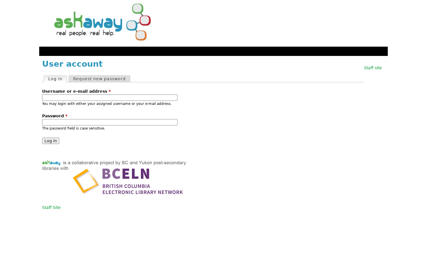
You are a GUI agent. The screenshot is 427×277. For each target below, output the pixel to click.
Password (54, 116)
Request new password (99, 78)
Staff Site (51, 207)
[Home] (100, 23)
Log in (57, 78)
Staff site (373, 67)
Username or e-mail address (76, 91)
